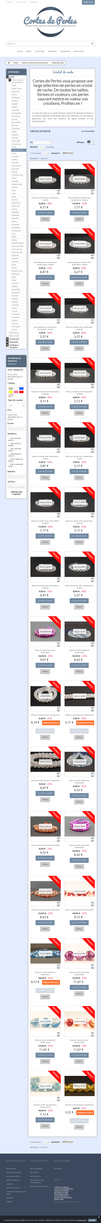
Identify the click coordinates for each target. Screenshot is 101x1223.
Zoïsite (14, 329)
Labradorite (16, 203)
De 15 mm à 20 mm (15, 465)
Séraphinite (16, 289)
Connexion (33, 2)
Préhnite (15, 258)
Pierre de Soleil (17, 252)
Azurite (14, 119)
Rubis (14, 277)
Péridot (14, 240)
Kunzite (14, 200)
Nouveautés (65, 51)
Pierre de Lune (17, 249)
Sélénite (15, 286)
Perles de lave (14, 333)
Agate (14, 85)
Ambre (14, 94)
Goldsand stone (17, 175)
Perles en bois (14, 336)
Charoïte (15, 138)
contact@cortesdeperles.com (66, 1202)
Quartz (14, 268)
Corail (14, 153)
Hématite (15, 181)
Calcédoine (16, 128)
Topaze (14, 311)
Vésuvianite (16, 326)
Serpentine (16, 292)
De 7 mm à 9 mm (14, 450)
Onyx (14, 234)
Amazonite (16, 91)
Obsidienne (16, 227)
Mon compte (39, 1160)
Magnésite (15, 215)
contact (9, 2)
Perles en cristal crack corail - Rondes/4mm (45, 845)
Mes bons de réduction (39, 1186)
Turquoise (15, 317)
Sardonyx (15, 283)
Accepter (92, 1220)
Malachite (15, 218)
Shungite (15, 295)
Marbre (14, 221)
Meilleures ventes (13, 1176)
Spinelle (14, 302)
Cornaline (15, 156)
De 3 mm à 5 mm (14, 439)
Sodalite (15, 299)
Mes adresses (35, 1176)
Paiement (9, 1198)
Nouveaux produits (14, 1172)
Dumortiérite (16, 166)
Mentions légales (13, 1188)
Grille (88, 144)
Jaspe (14, 196)
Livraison (10, 1184)
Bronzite (15, 125)
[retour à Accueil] (8, 62)
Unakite (14, 320)
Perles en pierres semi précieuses (35, 63)
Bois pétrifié (16, 122)
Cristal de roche (17, 150)
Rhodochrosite (17, 271)
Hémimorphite (17, 184)
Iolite (13, 190)
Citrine (14, 147)
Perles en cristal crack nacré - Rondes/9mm (45, 780)
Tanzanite (15, 305)
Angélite (15, 104)
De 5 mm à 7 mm (14, 444)
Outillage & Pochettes (13, 346)
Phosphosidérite (18, 243)
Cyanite (14, 159)
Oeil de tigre (16, 230)
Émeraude (15, 169)
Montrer (34, 147)
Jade (13, 193)
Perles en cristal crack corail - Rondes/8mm (79, 910)
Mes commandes (36, 1168)
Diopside (15, 162)
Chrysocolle (16, 141)
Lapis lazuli (16, 206)
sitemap (9, 1201)
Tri (31, 142)
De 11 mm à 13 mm (15, 460)
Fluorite (14, 172)
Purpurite (15, 261)
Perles (28, 51)
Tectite (14, 308)
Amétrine (15, 101)
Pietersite (15, 255)
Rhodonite (15, 274)
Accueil (20, 51)
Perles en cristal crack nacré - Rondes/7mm (45, 715)
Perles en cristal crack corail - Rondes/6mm (45, 910)
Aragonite (15, 110)
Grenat (14, 178)
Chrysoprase (16, 144)
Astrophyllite (16, 113)
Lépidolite (15, 212)
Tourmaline (16, 314)
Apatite (14, 107)
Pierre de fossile (17, 246)
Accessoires (40, 51)
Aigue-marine (17, 88)
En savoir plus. (82, 1220)
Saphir (14, 280)
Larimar (14, 209)
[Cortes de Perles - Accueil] (50, 21)
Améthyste (16, 97)
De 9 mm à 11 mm (15, 455)
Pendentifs (52, 51)
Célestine (15, 135)
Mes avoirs (34, 1172)
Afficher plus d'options (17, 493)
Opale (14, 237)
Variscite (15, 323)
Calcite (14, 132)
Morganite (15, 224)
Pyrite (14, 265)
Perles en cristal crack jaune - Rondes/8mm (79, 1105)
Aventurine (16, 116)
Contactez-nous (12, 1180)
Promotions (79, 51)
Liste (93, 144)
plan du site (21, 2)
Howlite (14, 187)
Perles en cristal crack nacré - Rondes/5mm (79, 715)
